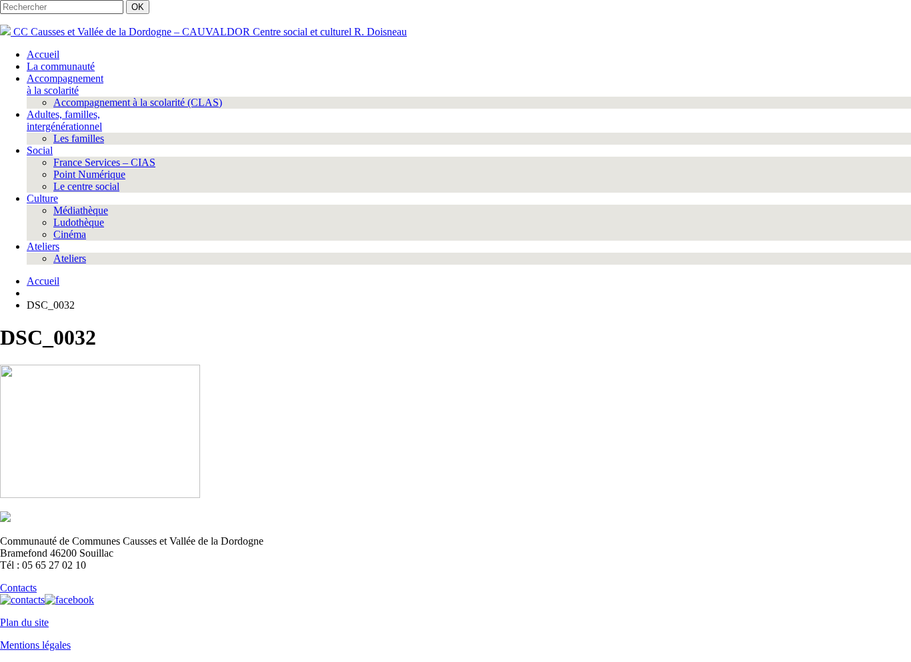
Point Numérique (89, 174)
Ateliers (43, 246)
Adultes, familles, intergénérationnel (64, 120)
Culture (42, 198)
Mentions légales (35, 645)
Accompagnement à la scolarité (65, 84)
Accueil (43, 54)
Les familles (78, 138)
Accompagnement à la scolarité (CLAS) (137, 102)
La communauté (61, 66)
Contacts (18, 587)
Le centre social (86, 186)
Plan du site (24, 622)
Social (40, 150)
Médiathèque (80, 210)
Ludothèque (78, 222)
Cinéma (69, 234)
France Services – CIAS (104, 162)
